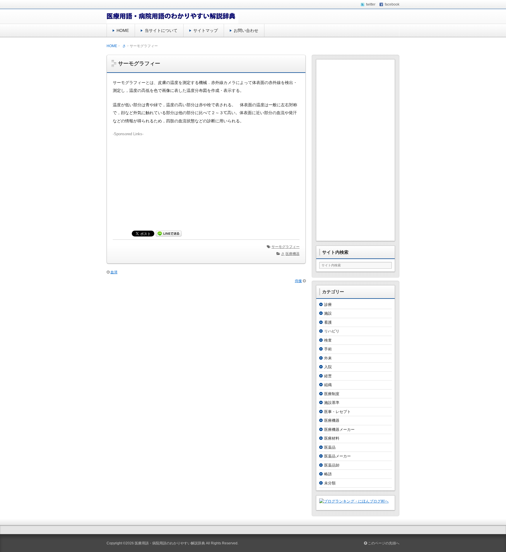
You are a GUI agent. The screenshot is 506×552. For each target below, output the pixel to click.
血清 (113, 272)
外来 (328, 358)
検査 (328, 340)
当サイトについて (161, 30)
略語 (328, 474)
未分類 (330, 483)
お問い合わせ (246, 30)
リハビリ (331, 331)
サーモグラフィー (285, 247)
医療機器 (293, 254)
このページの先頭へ (383, 543)
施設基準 (331, 402)
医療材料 (331, 438)
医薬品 (330, 447)
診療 (328, 304)
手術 (328, 349)
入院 (328, 367)
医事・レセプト (337, 411)
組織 (328, 385)
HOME (123, 30)
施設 (328, 313)
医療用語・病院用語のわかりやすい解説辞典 (170, 543)
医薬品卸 (331, 465)
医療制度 (331, 394)
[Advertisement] (206, 178)
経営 (328, 376)
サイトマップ (205, 30)
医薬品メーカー (337, 456)
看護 (328, 322)
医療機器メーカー (339, 429)
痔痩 (298, 281)
